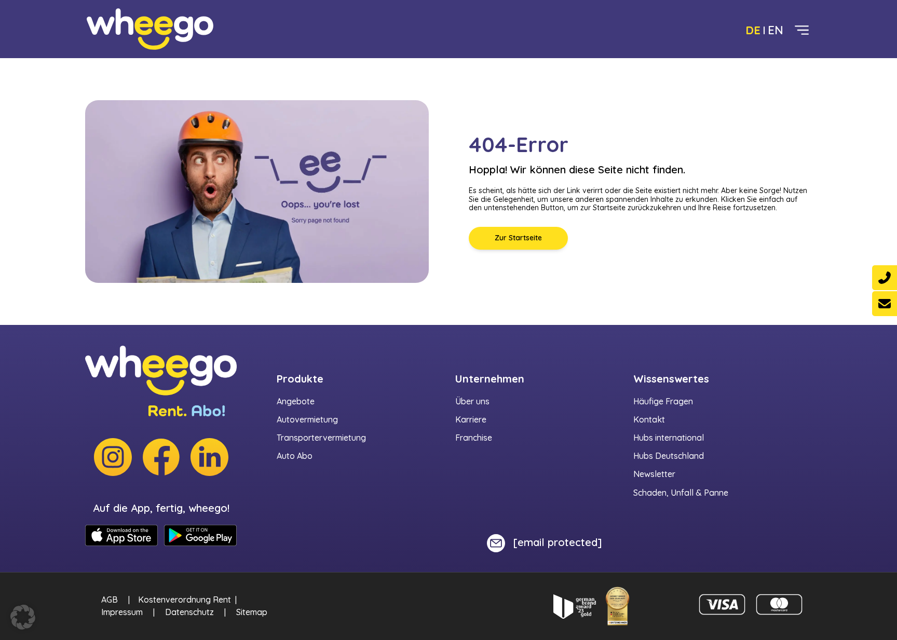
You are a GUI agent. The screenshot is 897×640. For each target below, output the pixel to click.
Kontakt (649, 419)
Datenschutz (189, 612)
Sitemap (251, 612)
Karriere (470, 419)
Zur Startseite (518, 237)
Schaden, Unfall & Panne (680, 492)
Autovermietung (307, 419)
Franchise (473, 437)
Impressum (122, 612)
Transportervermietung (321, 437)
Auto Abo (294, 456)
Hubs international (668, 437)
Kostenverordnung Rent (184, 599)
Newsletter (654, 474)
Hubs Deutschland (668, 456)
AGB (109, 599)
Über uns (472, 401)
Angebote (296, 401)
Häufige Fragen (663, 401)
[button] (23, 617)
